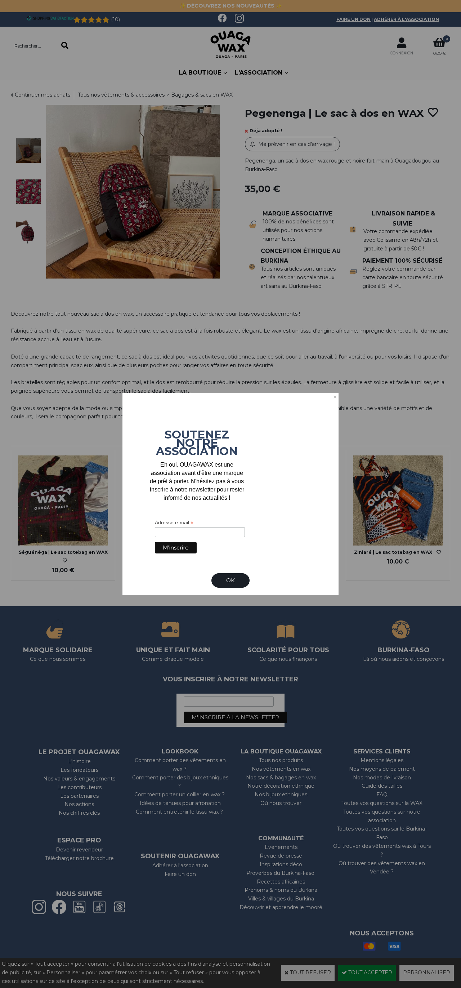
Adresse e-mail (174, 522)
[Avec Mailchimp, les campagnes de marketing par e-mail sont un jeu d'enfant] (233, 554)
